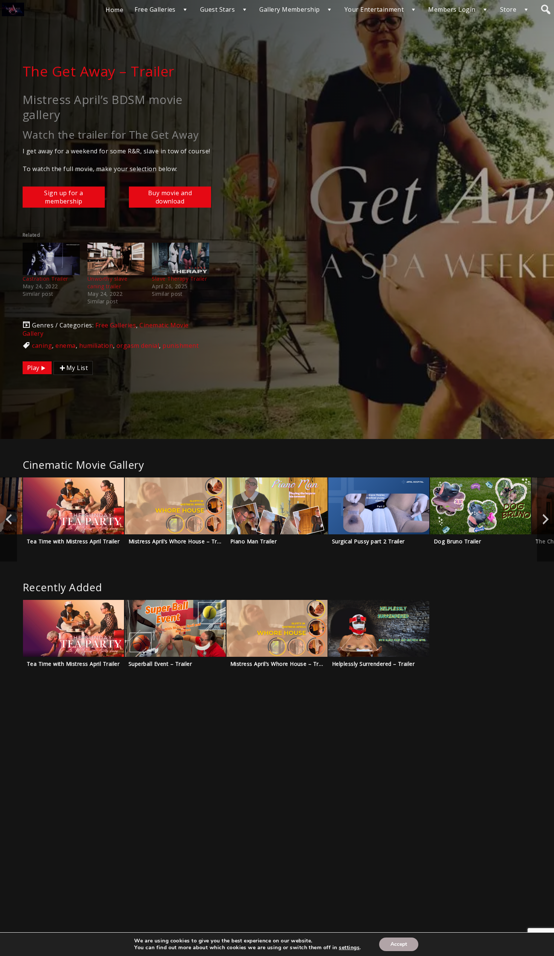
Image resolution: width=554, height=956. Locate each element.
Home (114, 10)
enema (65, 345)
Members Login (451, 9)
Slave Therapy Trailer (179, 278)
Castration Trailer (45, 278)
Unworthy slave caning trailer (107, 282)
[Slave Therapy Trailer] (180, 259)
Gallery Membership (289, 9)
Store (508, 9)
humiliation (96, 345)
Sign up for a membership (63, 197)
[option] (73, 519)
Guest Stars (217, 9)
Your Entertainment (374, 9)
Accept (398, 944)
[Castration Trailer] (51, 259)
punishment (180, 345)
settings (349, 947)
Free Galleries (155, 9)
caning (42, 345)
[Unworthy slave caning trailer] (116, 259)
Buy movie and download (170, 197)
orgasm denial (137, 345)
